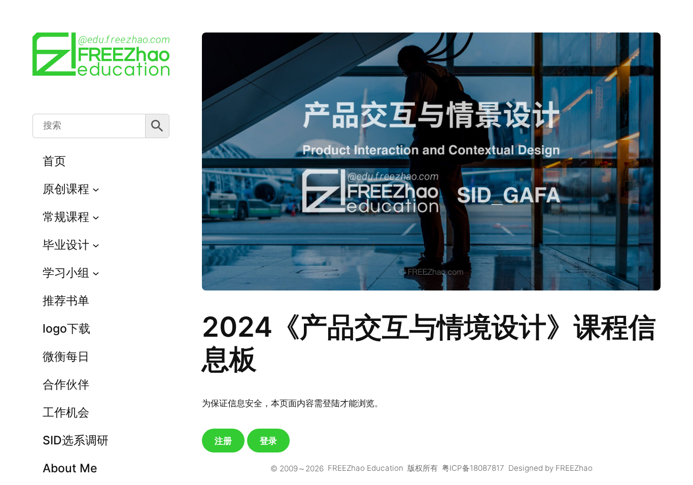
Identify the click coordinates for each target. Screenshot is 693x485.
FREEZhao (574, 468)
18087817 (487, 468)
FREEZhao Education (365, 468)
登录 (268, 440)
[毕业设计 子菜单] (95, 245)
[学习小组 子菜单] (95, 273)
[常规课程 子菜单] (95, 217)
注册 (223, 440)
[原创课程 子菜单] (95, 189)
